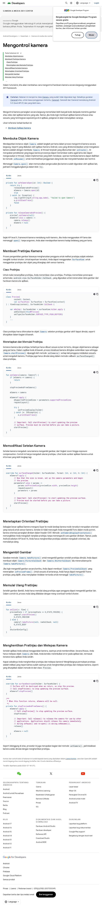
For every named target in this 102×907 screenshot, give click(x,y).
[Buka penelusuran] (66, 2)
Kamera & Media (42, 799)
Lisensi (13, 889)
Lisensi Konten (71, 759)
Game (38, 787)
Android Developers (10, 36)
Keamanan (7, 797)
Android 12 (7, 843)
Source (6, 801)
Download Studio (43, 838)
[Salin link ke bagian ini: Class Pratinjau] (22, 269)
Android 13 (7, 839)
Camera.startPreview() (15, 353)
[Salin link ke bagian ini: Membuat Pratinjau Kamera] (44, 251)
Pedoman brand (24, 889)
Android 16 (7, 828)
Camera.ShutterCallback (59, 561)
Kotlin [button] (8, 175)
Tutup (78, 35)
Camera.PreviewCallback (75, 569)
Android (6, 789)
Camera (45, 97)
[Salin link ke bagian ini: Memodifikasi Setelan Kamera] (47, 446)
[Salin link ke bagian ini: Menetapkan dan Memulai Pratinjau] (45, 342)
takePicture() (76, 575)
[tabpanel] (51, 205)
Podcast (6, 813)
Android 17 (7, 824)
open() (17, 240)
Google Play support (77, 832)
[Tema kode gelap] (94, 180)
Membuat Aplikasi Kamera (19, 128)
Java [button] (19, 175)
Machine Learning (43, 791)
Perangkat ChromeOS (77, 795)
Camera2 (55, 100)
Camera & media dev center (18, 11)
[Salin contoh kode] (97, 180)
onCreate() (82, 150)
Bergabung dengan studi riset (80, 835)
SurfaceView (78, 259)
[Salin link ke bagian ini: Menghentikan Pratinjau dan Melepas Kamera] (69, 645)
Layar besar (73, 787)
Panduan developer (43, 830)
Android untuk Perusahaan (13, 793)
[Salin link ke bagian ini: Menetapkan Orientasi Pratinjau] (50, 521)
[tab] (8, 175)
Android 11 (7, 847)
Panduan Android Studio (45, 826)
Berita (5, 805)
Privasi (38, 803)
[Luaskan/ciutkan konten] (20, 53)
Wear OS (72, 791)
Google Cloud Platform (12, 875)
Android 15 (7, 832)
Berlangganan (46, 894)
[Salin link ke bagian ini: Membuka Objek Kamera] (41, 138)
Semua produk (9, 879)
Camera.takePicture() (30, 558)
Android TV (73, 803)
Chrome (6, 867)
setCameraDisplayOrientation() (76, 533)
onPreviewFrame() (23, 572)
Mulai (91, 35)
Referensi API (41, 834)
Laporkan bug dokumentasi (80, 828)
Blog (4, 809)
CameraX (14, 100)
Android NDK (41, 842)
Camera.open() (21, 164)
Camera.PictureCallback (30, 561)
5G (37, 807)
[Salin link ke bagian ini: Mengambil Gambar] (33, 552)
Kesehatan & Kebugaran (45, 795)
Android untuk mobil (77, 799)
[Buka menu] (3, 3)
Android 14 (7, 835)
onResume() (19, 159)
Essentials (24, 36)
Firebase (6, 871)
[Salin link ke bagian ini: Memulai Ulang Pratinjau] (39, 585)
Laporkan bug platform (78, 824)
